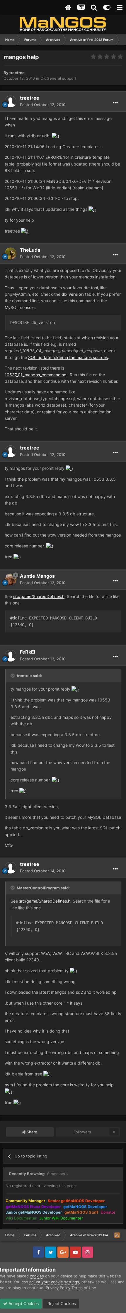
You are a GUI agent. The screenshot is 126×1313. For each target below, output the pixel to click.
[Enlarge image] (55, 135)
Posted (42, 104)
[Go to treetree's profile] (10, 101)
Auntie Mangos (37, 576)
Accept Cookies (23, 1303)
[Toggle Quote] (13, 675)
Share (31, 1132)
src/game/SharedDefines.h (38, 596)
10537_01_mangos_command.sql (36, 374)
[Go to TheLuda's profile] (10, 253)
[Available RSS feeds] (117, 1235)
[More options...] (115, 102)
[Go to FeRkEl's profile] (10, 655)
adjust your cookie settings (54, 1281)
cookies (37, 1276)
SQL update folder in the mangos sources (68, 357)
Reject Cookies (61, 1303)
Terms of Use (83, 1287)
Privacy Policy (58, 1287)
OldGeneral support (58, 78)
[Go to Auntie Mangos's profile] (10, 579)
